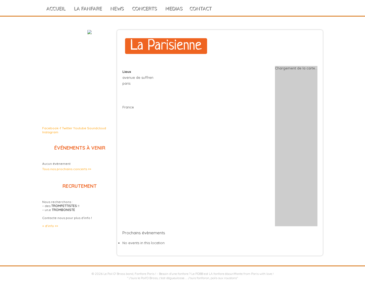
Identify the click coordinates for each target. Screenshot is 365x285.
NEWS (117, 8)
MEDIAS (174, 8)
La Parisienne (166, 46)
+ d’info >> (50, 226)
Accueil (55, 8)
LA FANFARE (88, 8)
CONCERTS (144, 8)
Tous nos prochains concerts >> (66, 169)
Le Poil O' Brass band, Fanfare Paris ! (129, 274)
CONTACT (200, 8)
